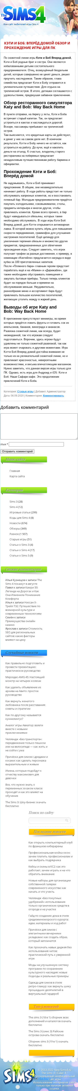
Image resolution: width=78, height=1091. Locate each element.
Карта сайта (17, 476)
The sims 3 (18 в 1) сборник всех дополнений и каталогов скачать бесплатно (49, 1021)
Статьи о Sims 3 (19, 545)
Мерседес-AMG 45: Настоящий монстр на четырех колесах (25, 679)
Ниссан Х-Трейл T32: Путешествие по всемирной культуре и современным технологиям (23, 607)
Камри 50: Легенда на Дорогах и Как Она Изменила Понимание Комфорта (22, 593)
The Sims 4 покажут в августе (23, 582)
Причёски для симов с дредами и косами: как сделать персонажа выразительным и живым (26, 760)
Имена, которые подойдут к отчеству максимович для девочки (23, 774)
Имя (4, 444)
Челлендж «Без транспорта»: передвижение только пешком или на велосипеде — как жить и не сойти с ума (26, 744)
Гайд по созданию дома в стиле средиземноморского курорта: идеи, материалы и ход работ (48, 919)
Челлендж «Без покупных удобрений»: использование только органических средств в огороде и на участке (48, 903)
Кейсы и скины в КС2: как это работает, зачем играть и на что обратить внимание (49, 870)
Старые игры (25, 391)
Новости (15, 523)
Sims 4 (13, 507)
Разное (14, 534)
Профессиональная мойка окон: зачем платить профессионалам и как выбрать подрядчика (50, 856)
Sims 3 (13, 501)
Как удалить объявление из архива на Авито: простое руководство (23, 691)
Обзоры (15, 528)
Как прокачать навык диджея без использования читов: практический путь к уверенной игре (50, 952)
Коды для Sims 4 (20, 518)
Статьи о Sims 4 (19, 550)
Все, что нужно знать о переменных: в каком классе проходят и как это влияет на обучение (24, 790)
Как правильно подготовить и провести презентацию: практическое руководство (25, 666)
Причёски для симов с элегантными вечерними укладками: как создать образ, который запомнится (48, 935)
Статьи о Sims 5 (19, 555)
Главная (15, 471)
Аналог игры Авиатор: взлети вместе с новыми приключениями (24, 729)
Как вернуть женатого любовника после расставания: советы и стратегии (25, 704)
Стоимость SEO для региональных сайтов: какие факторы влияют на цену (23, 634)
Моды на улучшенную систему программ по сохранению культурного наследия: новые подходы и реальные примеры (48, 970)
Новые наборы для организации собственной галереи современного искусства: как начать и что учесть (49, 886)
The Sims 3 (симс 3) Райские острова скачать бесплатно (46, 1033)
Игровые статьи (20, 512)
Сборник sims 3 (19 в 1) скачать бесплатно (48, 1043)
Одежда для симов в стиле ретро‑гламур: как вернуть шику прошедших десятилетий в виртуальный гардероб (49, 988)
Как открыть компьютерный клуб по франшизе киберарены (50, 844)
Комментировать (53, 395)
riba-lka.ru (44, 1078)
